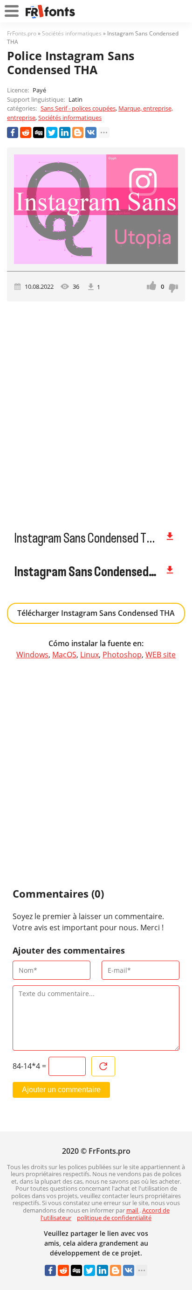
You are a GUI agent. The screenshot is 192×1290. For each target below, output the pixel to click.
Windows (32, 654)
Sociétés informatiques (70, 117)
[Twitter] (51, 132)
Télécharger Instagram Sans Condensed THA (96, 613)
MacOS (64, 654)
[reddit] (25, 132)
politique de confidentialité (114, 1217)
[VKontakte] (90, 132)
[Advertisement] (96, 411)
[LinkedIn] (64, 132)
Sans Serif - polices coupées (78, 108)
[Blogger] (77, 132)
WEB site (160, 654)
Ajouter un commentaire (61, 1090)
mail (132, 1210)
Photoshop (122, 654)
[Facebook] (12, 132)
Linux (89, 654)
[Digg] (38, 132)
